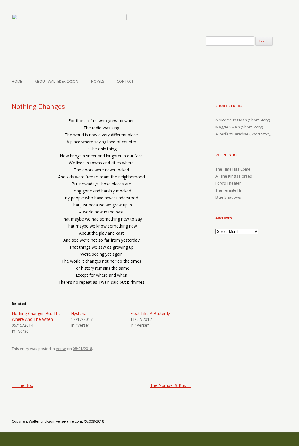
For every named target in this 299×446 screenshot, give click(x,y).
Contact (125, 81)
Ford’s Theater (228, 183)
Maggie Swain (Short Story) (239, 127)
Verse (61, 348)
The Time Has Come (233, 169)
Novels (97, 81)
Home (17, 81)
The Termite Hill (229, 190)
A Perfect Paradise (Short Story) (243, 134)
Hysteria (78, 313)
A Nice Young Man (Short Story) (242, 120)
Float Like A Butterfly (150, 313)
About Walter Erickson (56, 81)
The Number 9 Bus (170, 385)
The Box (22, 385)
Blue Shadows (228, 197)
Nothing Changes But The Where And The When (36, 316)
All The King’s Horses (233, 176)
